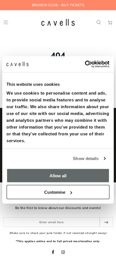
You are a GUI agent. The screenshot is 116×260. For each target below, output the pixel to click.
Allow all (58, 175)
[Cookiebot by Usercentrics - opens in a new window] (85, 64)
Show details (86, 158)
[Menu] (6, 22)
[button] (98, 22)
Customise (54, 192)
